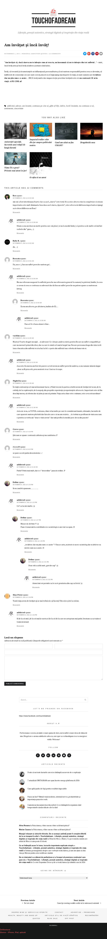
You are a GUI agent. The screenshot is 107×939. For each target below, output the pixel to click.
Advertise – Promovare (83, 912)
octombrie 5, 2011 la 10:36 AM (27, 222)
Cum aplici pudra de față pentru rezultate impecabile (47, 788)
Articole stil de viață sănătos (61, 915)
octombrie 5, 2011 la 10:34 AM (27, 278)
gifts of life (54, 106)
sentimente (8, 108)
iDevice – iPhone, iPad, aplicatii (13, 932)
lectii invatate (72, 106)
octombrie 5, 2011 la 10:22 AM (23, 243)
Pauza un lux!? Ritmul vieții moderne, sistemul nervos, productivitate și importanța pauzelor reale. (54, 798)
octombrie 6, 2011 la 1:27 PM (31, 520)
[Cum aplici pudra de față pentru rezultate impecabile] (22, 790)
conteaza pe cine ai (40, 106)
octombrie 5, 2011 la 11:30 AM (23, 383)
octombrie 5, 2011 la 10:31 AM (23, 261)
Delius (16, 482)
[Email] (64, 755)
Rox (15, 195)
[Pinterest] (59, 755)
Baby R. (16, 240)
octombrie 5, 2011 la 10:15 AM (23, 198)
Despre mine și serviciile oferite (30, 912)
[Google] (48, 755)
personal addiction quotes (34, 54)
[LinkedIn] (53, 755)
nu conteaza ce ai (86, 106)
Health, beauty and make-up (23, 915)
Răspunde (16, 212)
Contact (59, 912)
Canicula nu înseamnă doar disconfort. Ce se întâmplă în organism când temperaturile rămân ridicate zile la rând (54, 806)
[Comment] (101, 53)
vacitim (16, 335)
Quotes (36, 918)
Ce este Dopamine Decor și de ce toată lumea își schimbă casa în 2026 (59, 862)
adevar (18, 106)
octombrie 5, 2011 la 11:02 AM (27, 362)
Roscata (16, 258)
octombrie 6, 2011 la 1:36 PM (23, 597)
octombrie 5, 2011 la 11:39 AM (27, 407)
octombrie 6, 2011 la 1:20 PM (23, 484)
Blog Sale (52, 918)
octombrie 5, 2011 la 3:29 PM (23, 431)
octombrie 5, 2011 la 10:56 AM (35, 320)
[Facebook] (38, 755)
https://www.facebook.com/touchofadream (35, 716)
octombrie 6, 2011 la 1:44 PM (27, 615)
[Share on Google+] (89, 53)
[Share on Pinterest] (97, 53)
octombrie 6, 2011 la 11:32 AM (27, 467)
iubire (62, 106)
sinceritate (18, 108)
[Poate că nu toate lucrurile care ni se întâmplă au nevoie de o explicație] (22, 774)
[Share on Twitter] (85, 53)
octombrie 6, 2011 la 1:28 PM (35, 541)
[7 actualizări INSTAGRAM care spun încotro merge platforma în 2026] (22, 782)
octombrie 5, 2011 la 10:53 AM (31, 302)
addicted (10, 106)
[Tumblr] (69, 755)
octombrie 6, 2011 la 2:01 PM (38, 562)
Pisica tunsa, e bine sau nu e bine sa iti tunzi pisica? (50, 825)
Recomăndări (92, 915)
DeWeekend (5, 930)
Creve (15, 429)
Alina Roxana (24, 826)
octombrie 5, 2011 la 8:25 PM (23, 449)
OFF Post (69, 918)
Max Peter (18, 595)
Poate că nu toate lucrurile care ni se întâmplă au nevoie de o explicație (54, 772)
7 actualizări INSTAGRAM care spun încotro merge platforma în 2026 (53, 780)
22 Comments (55, 54)
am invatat (26, 106)
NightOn (17, 381)
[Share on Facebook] (93, 53)
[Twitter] (43, 755)
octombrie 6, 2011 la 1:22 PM (27, 502)
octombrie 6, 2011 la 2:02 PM (42, 579)
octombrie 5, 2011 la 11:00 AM (23, 338)
